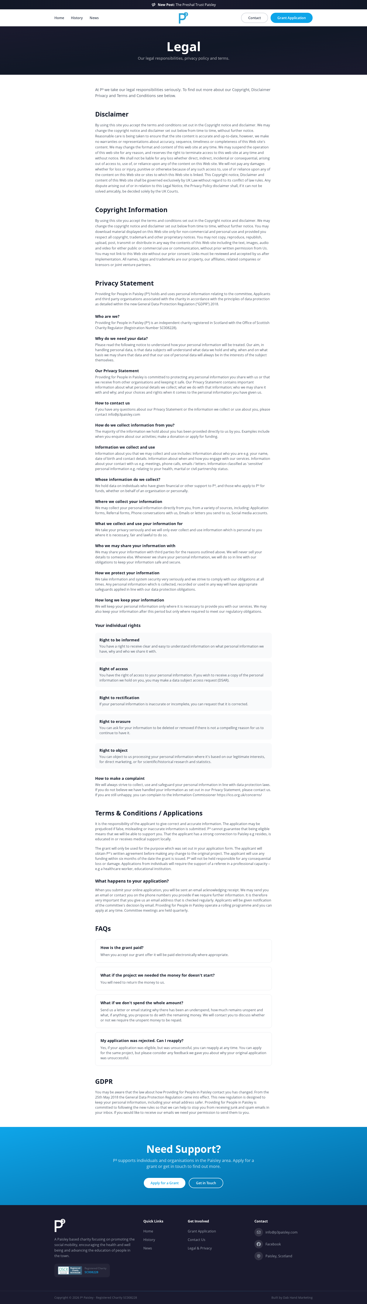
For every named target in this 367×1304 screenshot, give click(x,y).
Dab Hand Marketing (298, 1298)
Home (59, 17)
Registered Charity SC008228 (116, 1298)
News (94, 17)
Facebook (273, 1244)
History (77, 17)
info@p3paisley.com (281, 1232)
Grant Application (202, 1231)
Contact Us (196, 1239)
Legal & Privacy (200, 1248)
